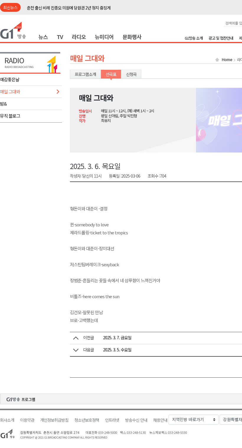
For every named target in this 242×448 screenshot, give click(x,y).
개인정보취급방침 (54, 420)
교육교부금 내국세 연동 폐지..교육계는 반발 (61, 8)
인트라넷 (112, 420)
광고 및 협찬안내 (221, 38)
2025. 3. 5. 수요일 (117, 350)
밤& (3, 103)
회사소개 (7, 420)
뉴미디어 (104, 36)
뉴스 (43, 36)
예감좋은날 (9, 79)
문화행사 (131, 36)
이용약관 (27, 420)
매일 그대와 (10, 91)
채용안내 (160, 420)
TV (60, 36)
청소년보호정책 (86, 420)
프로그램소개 (85, 74)
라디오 (79, 36)
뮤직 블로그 (10, 116)
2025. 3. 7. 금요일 (117, 337)
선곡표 (111, 74)
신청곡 (131, 74)
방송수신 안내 (136, 420)
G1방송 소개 (194, 38)
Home (227, 59)
